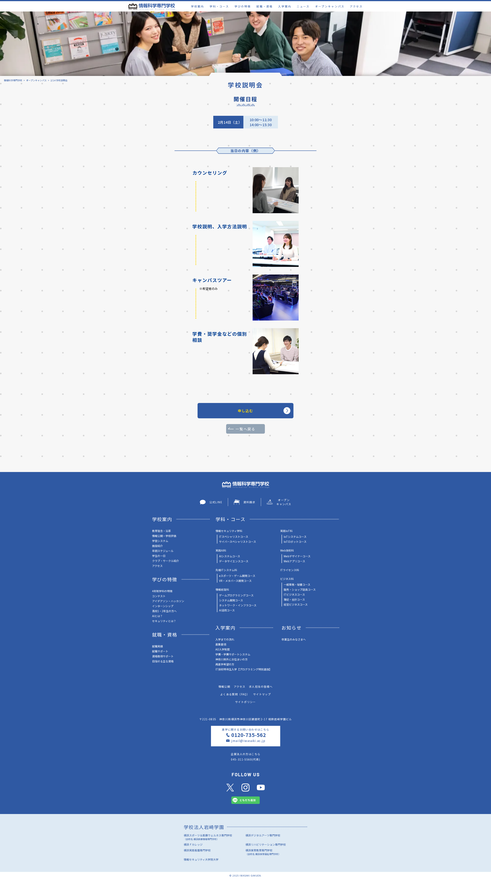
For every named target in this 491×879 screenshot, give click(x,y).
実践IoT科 (286, 531)
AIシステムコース (229, 556)
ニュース (303, 6)
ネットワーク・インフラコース (237, 605)
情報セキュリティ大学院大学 (201, 859)
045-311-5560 (241, 759)
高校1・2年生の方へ (164, 611)
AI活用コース (227, 610)
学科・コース (219, 6)
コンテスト (159, 596)
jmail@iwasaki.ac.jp (248, 740)
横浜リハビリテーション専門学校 (266, 844)
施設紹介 (157, 546)
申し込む (245, 410)
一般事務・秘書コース (297, 584)
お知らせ (292, 627)
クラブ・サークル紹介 (165, 561)
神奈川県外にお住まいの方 (231, 659)
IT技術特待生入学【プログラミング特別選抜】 (243, 669)
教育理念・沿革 (161, 531)
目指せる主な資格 (163, 661)
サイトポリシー (245, 702)
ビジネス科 (287, 579)
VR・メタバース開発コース (235, 581)
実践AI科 (221, 550)
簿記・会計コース (294, 599)
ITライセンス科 (289, 570)
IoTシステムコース (295, 537)
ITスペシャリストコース (233, 537)
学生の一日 (159, 556)
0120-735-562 (248, 734)
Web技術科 (287, 550)
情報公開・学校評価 (164, 536)
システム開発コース (231, 600)
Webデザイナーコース (297, 556)
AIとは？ (157, 616)
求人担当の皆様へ (261, 686)
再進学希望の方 (224, 664)
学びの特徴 (243, 6)
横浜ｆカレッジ (193, 844)
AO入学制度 (222, 649)
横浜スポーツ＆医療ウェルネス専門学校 (208, 837)
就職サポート (160, 651)
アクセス (356, 6)
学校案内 (197, 6)
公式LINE (215, 502)
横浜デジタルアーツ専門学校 (263, 835)
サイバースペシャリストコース (237, 542)
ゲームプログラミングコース (236, 595)
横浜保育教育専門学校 (263, 852)
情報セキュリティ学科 (229, 531)
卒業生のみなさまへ (294, 639)
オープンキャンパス (329, 6)
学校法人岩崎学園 (204, 827)
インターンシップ (162, 606)
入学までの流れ (224, 639)
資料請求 (249, 502)
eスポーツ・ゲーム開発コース (237, 576)
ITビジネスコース (294, 594)
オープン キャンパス (283, 502)
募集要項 (220, 644)
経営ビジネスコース (296, 604)
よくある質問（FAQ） (235, 694)
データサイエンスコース (233, 561)
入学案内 (284, 6)
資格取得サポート (163, 656)
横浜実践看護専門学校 (197, 850)
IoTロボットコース (295, 542)
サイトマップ (262, 694)
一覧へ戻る (245, 428)
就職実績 (157, 646)
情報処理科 (222, 589)
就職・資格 (264, 6)
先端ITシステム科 (226, 570)
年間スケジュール (162, 551)
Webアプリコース (294, 561)
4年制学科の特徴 (162, 591)
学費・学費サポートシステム (232, 654)
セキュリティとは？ (164, 621)
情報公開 (224, 686)
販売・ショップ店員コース (300, 589)
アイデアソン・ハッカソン (168, 601)
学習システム (160, 541)
